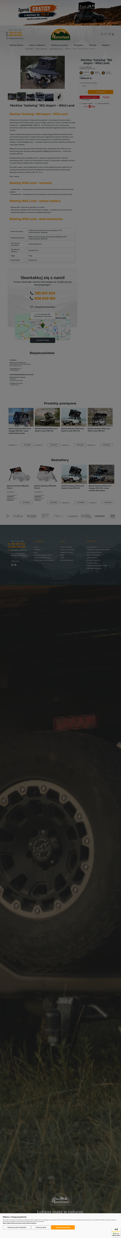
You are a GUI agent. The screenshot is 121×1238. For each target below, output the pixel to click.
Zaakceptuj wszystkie (63, 1227)
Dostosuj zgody (41, 1227)
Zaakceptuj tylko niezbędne (16, 1227)
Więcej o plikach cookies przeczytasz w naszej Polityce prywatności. (20, 1223)
